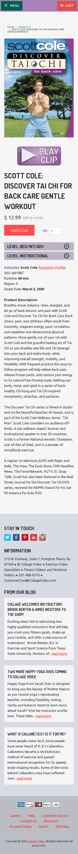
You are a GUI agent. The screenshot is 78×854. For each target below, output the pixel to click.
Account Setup (20, 826)
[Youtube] (33, 537)
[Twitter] (7, 537)
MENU (14, 5)
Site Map (62, 826)
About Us (51, 821)
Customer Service (55, 816)
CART (69, 5)
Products (25, 27)
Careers (15, 816)
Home (10, 27)
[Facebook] (16, 537)
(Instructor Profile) (52, 267)
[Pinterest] (25, 537)
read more (59, 653)
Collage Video (35, 841)
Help (31, 816)
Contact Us (28, 821)
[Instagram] (42, 537)
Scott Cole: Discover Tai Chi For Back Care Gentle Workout (35, 30)
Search (43, 826)
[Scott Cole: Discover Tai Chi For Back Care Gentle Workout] (39, 88)
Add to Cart (19, 230)
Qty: (45, 230)
